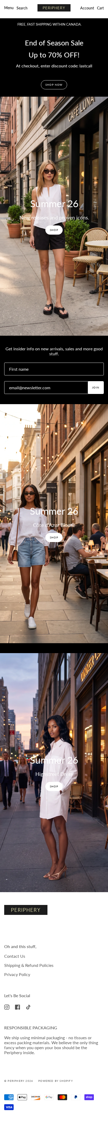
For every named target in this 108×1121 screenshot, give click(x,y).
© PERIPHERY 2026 (18, 1080)
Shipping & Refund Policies (28, 965)
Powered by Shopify (55, 1080)
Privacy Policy (17, 974)
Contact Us (14, 956)
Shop (54, 229)
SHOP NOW (54, 84)
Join (95, 387)
